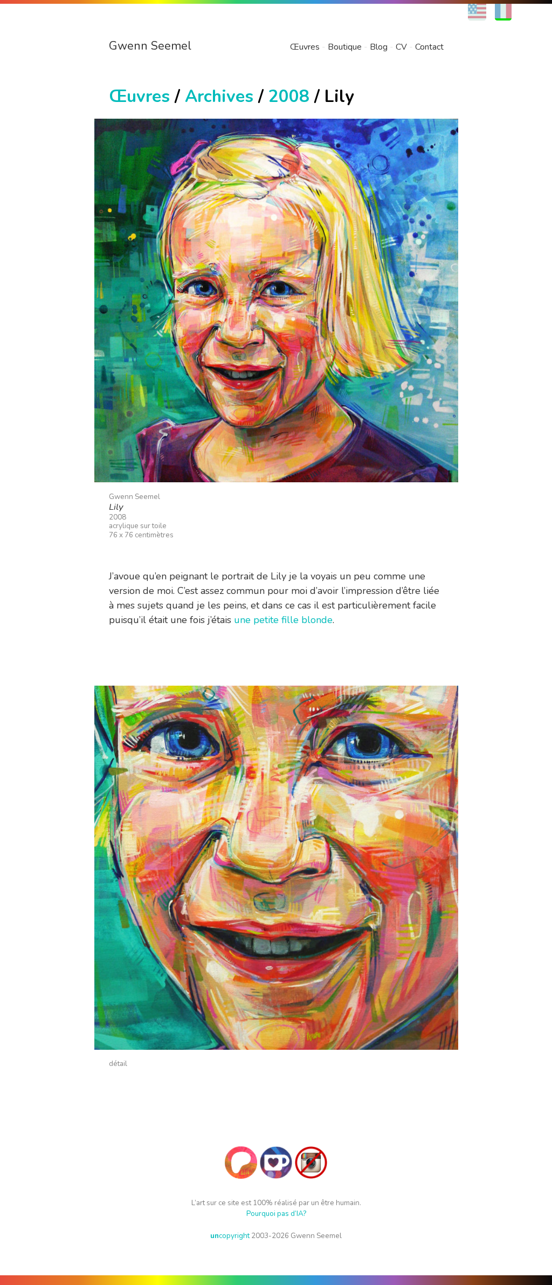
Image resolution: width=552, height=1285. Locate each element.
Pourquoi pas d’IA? (276, 1213)
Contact (429, 47)
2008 (288, 96)
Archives (219, 96)
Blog (379, 47)
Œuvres (305, 47)
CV (401, 47)
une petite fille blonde (283, 619)
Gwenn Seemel (150, 46)
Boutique (345, 47)
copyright (230, 1236)
